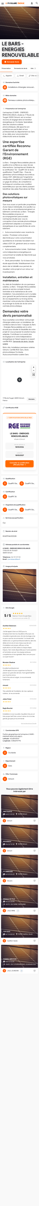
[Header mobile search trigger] (36, 3)
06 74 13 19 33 (15, 557)
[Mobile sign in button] (31, 3)
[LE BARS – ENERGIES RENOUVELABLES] (19, 585)
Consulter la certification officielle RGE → (19, 464)
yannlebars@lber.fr (14, 559)
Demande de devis (20, 68)
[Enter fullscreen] (33, 374)
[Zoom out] (33, 370)
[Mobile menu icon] (2, 3)
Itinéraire (31, 399)
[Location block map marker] (19, 380)
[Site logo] (15, 3)
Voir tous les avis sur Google (28, 723)
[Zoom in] (33, 367)
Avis (33, 68)
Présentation (6, 68)
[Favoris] (34, 820)
